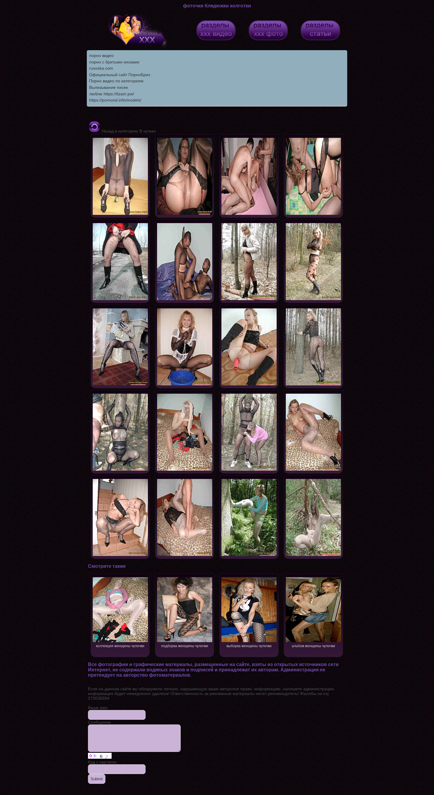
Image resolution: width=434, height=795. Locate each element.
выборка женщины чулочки (249, 646)
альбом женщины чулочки (313, 646)
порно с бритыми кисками (114, 62)
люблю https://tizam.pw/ (111, 93)
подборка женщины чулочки (184, 646)
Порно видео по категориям (116, 80)
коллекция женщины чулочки (120, 646)
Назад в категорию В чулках (128, 131)
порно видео (101, 55)
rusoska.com (101, 68)
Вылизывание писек (108, 87)
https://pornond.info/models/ (115, 100)
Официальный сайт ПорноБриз (119, 74)
